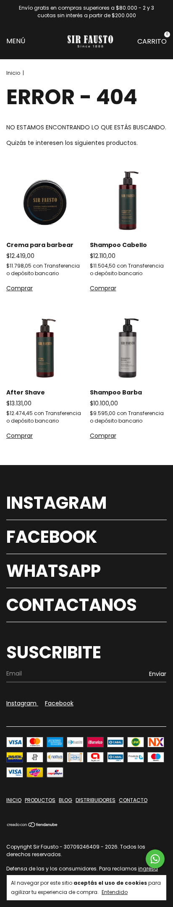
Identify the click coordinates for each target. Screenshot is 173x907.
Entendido (115, 892)
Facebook (51, 537)
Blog (65, 800)
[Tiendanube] (32, 825)
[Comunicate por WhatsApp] (155, 858)
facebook (59, 703)
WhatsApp (53, 571)
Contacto (133, 800)
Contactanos (71, 605)
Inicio (13, 72)
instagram (22, 703)
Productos (40, 800)
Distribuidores (95, 800)
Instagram (56, 503)
